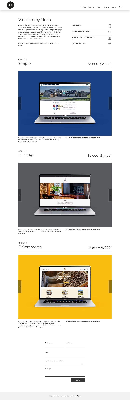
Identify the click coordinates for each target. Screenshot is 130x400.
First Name (48, 343)
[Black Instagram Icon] (122, 7)
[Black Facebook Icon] (119, 7)
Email (47, 352)
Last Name (69, 343)
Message (48, 368)
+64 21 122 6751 (75, 396)
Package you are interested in (54, 361)
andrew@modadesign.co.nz (59, 396)
